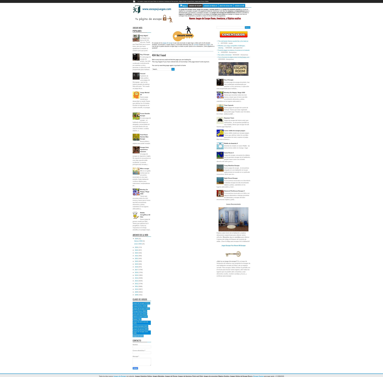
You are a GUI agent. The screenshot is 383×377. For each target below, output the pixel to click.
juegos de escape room (140, 331)
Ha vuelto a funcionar (225, 55)
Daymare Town (229, 118)
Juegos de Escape (195, 5)
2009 (136, 292)
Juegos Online (137, 306)
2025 (136, 247)
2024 (136, 250)
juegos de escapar (139, 308)
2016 (136, 272)
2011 (136, 286)
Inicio (185, 6)
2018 (136, 267)
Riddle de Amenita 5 (231, 143)
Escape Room (137, 311)
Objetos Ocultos (225, 5)
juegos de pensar (138, 329)
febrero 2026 (138, 241)
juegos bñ (136, 336)
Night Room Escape (231, 178)
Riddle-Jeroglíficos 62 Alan (145, 215)
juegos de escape (138, 303)
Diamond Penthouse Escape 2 (234, 191)
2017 (136, 269)
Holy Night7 (144, 35)
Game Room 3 (229, 153)
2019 (136, 264)
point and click (137, 314)
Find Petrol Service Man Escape (144, 137)
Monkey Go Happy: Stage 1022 (144, 192)
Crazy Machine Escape (231, 165)
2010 (136, 289)
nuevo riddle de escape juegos (234, 130)
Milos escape (144, 168)
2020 (136, 261)
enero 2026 (138, 244)
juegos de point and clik (140, 322)
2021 (136, 258)
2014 (136, 278)
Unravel (142, 73)
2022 (136, 255)
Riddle (135, 319)
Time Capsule (228, 105)
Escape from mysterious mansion (144, 149)
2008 (136, 295)
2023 (136, 253)
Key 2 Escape (144, 54)
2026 (136, 238)
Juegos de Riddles (210, 5)
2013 (136, 281)
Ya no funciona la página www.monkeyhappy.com (233, 57)
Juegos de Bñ (239, 5)
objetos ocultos (138, 316)
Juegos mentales (138, 326)
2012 (136, 283)
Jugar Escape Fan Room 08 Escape (234, 245)
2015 (136, 275)
